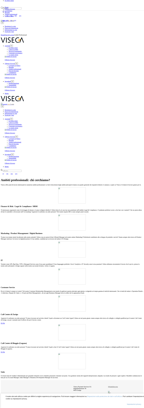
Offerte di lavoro (10, 63)
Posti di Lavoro (9, 35)
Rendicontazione (14, 83)
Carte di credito (13, 49)
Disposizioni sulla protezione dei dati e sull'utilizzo (104, 396)
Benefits (11, 67)
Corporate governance (15, 53)
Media (7, 93)
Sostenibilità (12, 85)
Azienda (7, 46)
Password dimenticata (11, 28)
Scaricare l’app (9, 31)
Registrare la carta (10, 26)
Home (3, 35)
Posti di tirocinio (14, 71)
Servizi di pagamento (15, 51)
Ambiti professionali (15, 69)
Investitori (8, 81)
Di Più (3, 323)
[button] (2, 170)
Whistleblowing (113, 387)
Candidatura (12, 72)
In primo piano (13, 48)
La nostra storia (13, 55)
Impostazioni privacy (134, 404)
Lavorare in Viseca (14, 65)
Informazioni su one (11, 30)
